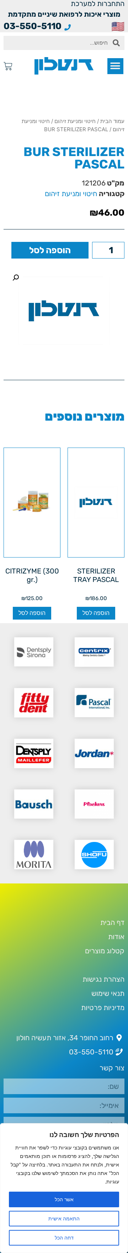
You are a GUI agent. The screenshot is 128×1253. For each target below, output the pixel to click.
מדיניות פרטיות (102, 1007)
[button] (115, 66)
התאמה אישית (64, 1218)
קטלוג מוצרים (104, 950)
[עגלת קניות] (8, 66)
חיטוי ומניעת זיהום (75, 121)
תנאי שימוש (107, 993)
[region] (64, 1188)
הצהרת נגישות (103, 979)
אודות (116, 936)
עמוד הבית (112, 121)
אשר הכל (64, 1199)
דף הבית (112, 922)
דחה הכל (64, 1238)
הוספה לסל (50, 250)
